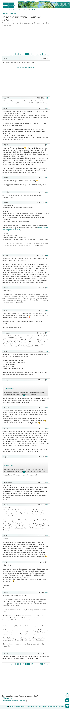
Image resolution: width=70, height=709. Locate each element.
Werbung (65, 706)
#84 (47, 178)
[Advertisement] (26, 40)
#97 (47, 505)
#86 (47, 203)
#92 (47, 380)
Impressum (21, 706)
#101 (46, 653)
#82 (47, 108)
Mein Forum (13, 10)
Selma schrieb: (9, 465)
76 (44, 54)
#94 (47, 428)
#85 (47, 192)
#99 (47, 562)
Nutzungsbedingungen (52, 706)
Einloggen (7, 698)
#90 (47, 333)
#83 (47, 145)
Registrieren (23, 10)
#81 (47, 98)
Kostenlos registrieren (10, 701)
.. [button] (24, 396)
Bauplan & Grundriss (10, 13)
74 (37, 54)
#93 (47, 407)
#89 (47, 310)
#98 (47, 535)
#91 (47, 351)
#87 (47, 255)
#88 (47, 288)
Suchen (12, 706)
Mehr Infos (22, 701)
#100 (46, 593)
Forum (5, 10)
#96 (47, 482)
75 (41, 54)
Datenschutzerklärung (34, 706)
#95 (47, 457)
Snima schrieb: (9, 388)
